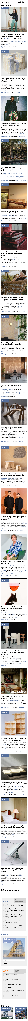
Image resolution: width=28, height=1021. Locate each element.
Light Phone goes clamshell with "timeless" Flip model (13, 921)
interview (23, 526)
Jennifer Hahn (5, 575)
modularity (11, 394)
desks (19, 390)
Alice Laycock (4, 220)
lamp (20, 347)
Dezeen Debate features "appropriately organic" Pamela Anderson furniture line (11, 169)
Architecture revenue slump (20, 1010)
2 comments (19, 530)
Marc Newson (13, 565)
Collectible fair (18, 786)
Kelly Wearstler (7, 40)
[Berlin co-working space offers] (14, 681)
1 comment (19, 266)
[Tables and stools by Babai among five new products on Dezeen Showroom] (14, 459)
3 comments (21, 795)
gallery (16, 659)
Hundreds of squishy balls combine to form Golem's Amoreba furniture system (13, 253)
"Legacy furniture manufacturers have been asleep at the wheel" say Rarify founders (13, 518)
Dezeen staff (4, 396)
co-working (10, 702)
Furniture (5, 8)
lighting (10, 436)
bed (14, 215)
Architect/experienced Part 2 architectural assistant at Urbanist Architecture (14, 984)
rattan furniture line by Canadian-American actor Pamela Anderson (12, 175)
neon (25, 614)
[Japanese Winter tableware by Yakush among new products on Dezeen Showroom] (14, 592)
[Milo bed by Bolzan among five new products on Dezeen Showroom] (14, 196)
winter (13, 614)
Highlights (8, 1006)
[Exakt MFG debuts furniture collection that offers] (14, 724)
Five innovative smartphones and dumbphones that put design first (14, 904)
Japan (9, 614)
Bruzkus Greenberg (13, 700)
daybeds (15, 789)
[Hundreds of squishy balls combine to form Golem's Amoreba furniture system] (14, 237)
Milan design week (8, 38)
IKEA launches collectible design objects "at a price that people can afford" (14, 915)
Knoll (18, 127)
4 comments (20, 47)
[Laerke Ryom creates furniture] (14, 636)
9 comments (21, 575)
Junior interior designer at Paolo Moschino (13, 975)
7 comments (21, 136)
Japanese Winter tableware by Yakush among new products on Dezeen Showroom (13, 608)
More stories (12, 890)
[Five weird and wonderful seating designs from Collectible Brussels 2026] (14, 767)
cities (4, 616)
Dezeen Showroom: (6, 389)
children (3, 479)
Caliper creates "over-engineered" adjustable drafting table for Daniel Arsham (12, 869)
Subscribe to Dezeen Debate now (9, 177)
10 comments (21, 311)
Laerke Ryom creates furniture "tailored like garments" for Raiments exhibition (13, 652)
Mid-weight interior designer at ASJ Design (14, 990)
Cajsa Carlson (4, 47)
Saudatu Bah (4, 180)
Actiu (25, 389)
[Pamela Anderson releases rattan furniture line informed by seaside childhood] (14, 283)
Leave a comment (21, 180)
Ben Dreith (4, 530)
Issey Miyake (12, 84)
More (7, 44)
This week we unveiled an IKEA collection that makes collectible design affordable (13, 926)
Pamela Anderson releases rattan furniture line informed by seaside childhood (12, 299)
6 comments (21, 92)
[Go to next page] (20, 2)
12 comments (21, 884)
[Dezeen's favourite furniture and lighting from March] (14, 412)
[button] (23, 2)
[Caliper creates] (14, 853)
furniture (14, 259)
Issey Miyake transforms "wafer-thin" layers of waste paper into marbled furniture (13, 79)
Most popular (5, 900)
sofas (17, 791)
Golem (19, 258)
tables (7, 392)
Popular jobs (5, 971)
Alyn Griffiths (4, 266)
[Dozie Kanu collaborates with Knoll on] (14, 109)
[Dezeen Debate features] (14, 152)
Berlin (19, 702)
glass (15, 348)
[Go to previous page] (19, 2)
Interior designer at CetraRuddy (13, 995)
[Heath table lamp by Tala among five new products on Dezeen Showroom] (14, 811)
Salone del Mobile (17, 133)
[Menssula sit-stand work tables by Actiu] (14, 370)
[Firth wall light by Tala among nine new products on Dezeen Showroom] (14, 328)
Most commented (19, 900)
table (14, 478)
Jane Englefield (5, 92)
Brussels (3, 788)
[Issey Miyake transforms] (14, 63)
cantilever (19, 392)
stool (19, 478)
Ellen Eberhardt (5, 136)
